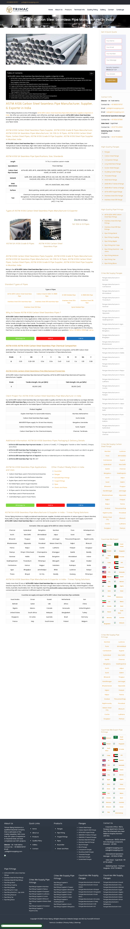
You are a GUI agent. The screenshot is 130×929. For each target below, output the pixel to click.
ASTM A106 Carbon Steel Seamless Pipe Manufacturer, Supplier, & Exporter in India (36, 76)
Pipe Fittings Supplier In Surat (62, 894)
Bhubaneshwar (107, 495)
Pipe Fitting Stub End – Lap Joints (114, 250)
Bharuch (122, 518)
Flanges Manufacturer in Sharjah (89, 889)
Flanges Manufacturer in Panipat (111, 394)
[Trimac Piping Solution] (17, 10)
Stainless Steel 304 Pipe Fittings (113, 222)
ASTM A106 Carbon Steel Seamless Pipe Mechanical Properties (30, 98)
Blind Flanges (83, 847)
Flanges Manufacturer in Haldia (113, 353)
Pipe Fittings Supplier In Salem (63, 892)
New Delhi (122, 464)
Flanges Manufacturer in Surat (113, 399)
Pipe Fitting (61, 833)
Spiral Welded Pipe (77, 307)
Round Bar (58, 471)
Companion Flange (111, 160)
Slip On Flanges (83, 845)
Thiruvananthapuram (121, 699)
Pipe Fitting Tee (110, 259)
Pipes (56, 484)
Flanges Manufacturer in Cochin (111, 387)
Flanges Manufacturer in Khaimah (89, 882)
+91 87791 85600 (117, 137)
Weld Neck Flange (111, 180)
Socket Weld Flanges (112, 168)
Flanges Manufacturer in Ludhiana (111, 380)
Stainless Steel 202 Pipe (32, 307)
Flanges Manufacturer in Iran (112, 906)
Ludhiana (122, 524)
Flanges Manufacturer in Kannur (111, 358)
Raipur (107, 504)
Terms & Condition (56, 923)
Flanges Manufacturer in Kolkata (111, 420)
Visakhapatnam (122, 473)
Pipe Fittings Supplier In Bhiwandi (64, 890)
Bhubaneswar (107, 686)
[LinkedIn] (122, 2)
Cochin (107, 524)
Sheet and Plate (62, 849)
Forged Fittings (59, 481)
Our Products (45, 24)
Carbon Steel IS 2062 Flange (87, 830)
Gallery (34, 845)
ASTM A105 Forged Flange (113, 192)
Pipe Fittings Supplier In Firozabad (39, 906)
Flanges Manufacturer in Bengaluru (111, 330)
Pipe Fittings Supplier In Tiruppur (63, 887)
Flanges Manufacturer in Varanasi (111, 305)
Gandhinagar (107, 491)
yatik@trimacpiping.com (30, 2)
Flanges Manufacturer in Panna (113, 375)
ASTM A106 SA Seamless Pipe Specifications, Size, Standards (29, 84)
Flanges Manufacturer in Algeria (113, 892)
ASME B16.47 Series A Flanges (87, 835)
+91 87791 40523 (116, 127)
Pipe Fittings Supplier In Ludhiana (39, 894)
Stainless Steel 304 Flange (114, 196)
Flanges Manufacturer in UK (87, 906)
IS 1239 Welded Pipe (69, 295)
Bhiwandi (107, 486)
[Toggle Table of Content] (90, 73)
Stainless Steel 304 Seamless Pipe (19, 302)
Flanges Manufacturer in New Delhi (112, 409)
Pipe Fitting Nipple (111, 241)
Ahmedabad (122, 456)
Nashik (107, 469)
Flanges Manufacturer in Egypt (112, 890)
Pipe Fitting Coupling (112, 237)
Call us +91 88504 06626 (77, 330)
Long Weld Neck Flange (113, 164)
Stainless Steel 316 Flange (113, 200)
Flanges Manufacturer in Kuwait (113, 882)
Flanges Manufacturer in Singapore (90, 892)
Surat (107, 482)
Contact (35, 849)
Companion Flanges (85, 849)
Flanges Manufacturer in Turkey (88, 901)
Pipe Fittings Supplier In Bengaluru (64, 906)
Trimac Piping (48, 919)
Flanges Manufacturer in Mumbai (111, 279)
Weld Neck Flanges (84, 857)
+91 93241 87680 (117, 120)
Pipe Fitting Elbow (111, 263)
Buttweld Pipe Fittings (61, 478)
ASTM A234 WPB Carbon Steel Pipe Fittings (113, 216)
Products (35, 837)
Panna (122, 504)
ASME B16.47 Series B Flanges (87, 837)
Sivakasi (107, 508)
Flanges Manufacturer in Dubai (112, 897)
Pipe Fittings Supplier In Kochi (63, 904)
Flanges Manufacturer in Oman (113, 899)
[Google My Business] (125, 2)
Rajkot (107, 500)
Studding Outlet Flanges (86, 852)
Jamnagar (122, 491)
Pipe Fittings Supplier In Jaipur (63, 897)
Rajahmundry (107, 513)
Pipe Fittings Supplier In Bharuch (39, 899)
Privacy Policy (68, 923)
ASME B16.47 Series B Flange (114, 184)
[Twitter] (119, 2)
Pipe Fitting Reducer (112, 255)
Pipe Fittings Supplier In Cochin (38, 896)
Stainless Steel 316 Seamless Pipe (46, 302)
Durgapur (107, 528)
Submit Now (111, 80)
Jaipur (122, 478)
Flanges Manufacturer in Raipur (113, 370)
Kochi (107, 478)
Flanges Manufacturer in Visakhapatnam (111, 319)
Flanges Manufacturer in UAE (87, 904)
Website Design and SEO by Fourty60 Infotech (83, 919)
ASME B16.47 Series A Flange (114, 188)
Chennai (122, 469)
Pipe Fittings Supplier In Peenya (38, 889)
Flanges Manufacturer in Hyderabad (111, 427)
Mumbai (107, 451)
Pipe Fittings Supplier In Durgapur (39, 891)
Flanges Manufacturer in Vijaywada (111, 312)
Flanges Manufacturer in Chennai (111, 433)
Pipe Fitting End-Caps (112, 245)
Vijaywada (122, 495)
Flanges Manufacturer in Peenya (111, 365)
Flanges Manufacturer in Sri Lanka (89, 899)
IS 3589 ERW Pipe (87, 295)
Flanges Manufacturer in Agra (112, 324)
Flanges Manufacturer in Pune (113, 415)
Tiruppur (122, 486)
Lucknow (122, 451)
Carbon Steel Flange (112, 156)
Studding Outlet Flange (113, 172)
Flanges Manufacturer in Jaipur (113, 404)
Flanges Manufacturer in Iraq (112, 885)
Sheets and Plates (60, 487)
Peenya (122, 528)
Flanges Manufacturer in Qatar (112, 894)
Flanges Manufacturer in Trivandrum (111, 299)
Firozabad (122, 513)
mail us (90, 330)
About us (35, 833)
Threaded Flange (110, 176)
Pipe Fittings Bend (111, 233)
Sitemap (78, 923)
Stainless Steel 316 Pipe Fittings (113, 228)
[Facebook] (116, 2)
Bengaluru (107, 473)
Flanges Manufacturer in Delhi (112, 348)
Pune (107, 456)
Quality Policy (37, 841)
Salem (122, 482)
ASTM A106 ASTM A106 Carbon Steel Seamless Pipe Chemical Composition (34, 96)
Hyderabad (107, 464)
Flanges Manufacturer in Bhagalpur (111, 336)
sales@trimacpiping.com (115, 112)
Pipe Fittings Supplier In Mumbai (38, 886)
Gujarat (122, 460)
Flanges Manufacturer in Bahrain (113, 887)
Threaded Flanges (84, 854)
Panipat (122, 500)
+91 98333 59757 (12, 2)
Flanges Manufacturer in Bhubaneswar (111, 343)
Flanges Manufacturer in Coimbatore (111, 285)
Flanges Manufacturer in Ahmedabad (111, 292)
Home (34, 24)
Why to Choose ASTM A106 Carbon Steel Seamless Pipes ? (29, 94)
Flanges (57, 474)
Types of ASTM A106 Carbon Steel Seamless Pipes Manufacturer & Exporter (33, 86)
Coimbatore (107, 460)
